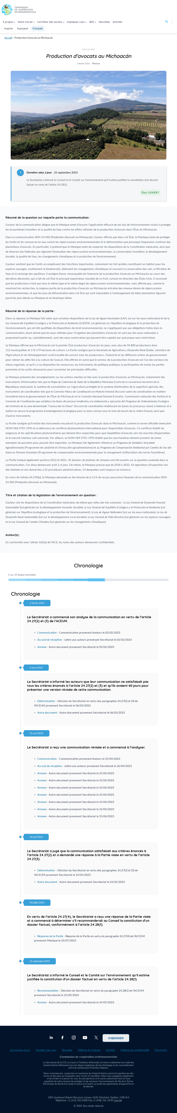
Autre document (47, 712)
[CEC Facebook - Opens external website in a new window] (62, 1038)
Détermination (46, 701)
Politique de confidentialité (135, 1050)
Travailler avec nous (46, 1050)
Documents (161, 1050)
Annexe (41, 647)
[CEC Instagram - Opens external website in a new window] (73, 1038)
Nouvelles (104, 21)
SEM (91, 21)
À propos (8, 21)
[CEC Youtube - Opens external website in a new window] (84, 1038)
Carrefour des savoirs (49, 21)
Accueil (8, 37)
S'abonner (116, 1038)
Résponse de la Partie (50, 936)
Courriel (118, 1100)
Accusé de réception (49, 639)
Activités (117, 21)
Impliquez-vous (76, 21)
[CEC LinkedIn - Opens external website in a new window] (51, 1038)
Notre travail (25, 21)
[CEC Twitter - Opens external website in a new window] (96, 1038)
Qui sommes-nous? (20, 1050)
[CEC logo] (18, 10)
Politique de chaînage (89, 1050)
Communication (47, 632)
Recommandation (47, 990)
